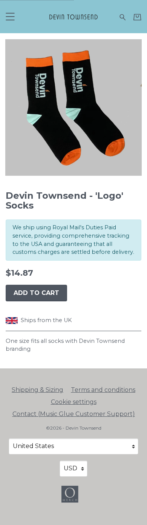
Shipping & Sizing (37, 389)
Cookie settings (73, 401)
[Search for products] (122, 16)
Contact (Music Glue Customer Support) (73, 414)
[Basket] (137, 17)
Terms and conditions (103, 389)
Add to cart (36, 292)
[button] (10, 16)
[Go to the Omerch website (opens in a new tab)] (73, 498)
